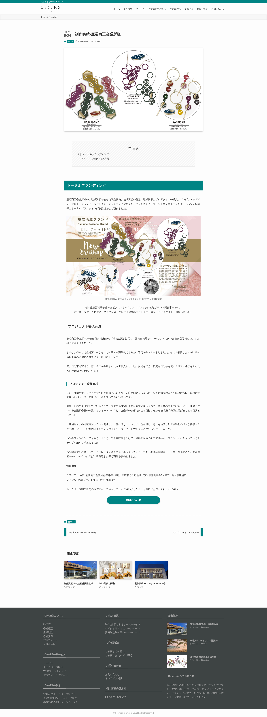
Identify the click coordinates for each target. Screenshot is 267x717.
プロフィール (50, 640)
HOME (47, 624)
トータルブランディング (95, 154)
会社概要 (48, 628)
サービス (48, 663)
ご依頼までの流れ (115, 651)
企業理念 (48, 632)
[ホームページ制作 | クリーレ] (50, 9)
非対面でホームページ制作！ (59, 694)
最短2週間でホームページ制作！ (61, 698)
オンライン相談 (113, 678)
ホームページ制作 (53, 667)
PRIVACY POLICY (115, 697)
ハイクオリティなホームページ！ (123, 628)
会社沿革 (48, 636)
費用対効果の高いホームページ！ (123, 632)
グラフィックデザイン (55, 675)
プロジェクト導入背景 (98, 158)
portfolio (70, 41)
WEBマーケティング (54, 671)
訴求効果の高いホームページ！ (60, 702)
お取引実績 (49, 644)
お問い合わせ (112, 674)
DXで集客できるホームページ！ (123, 624)
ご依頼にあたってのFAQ (118, 655)
